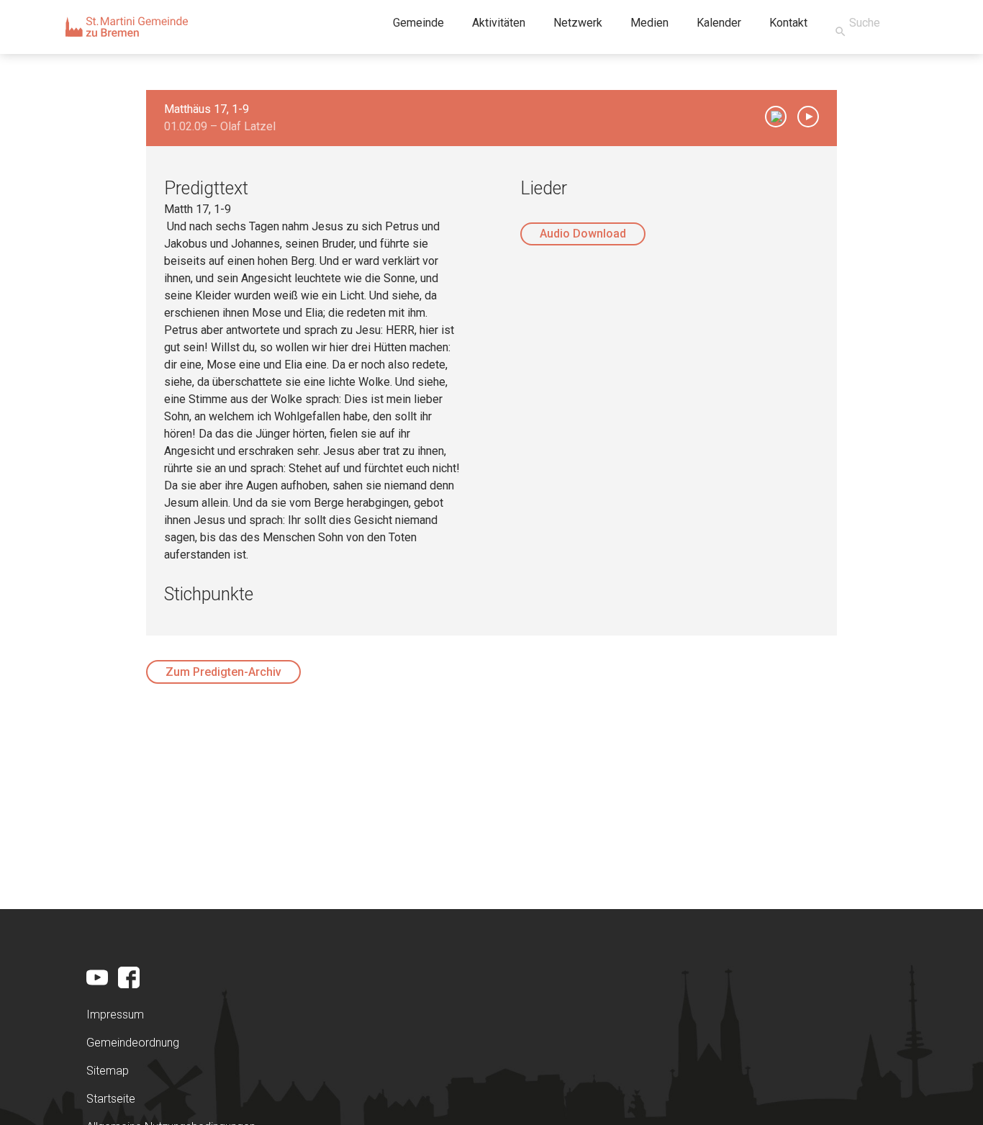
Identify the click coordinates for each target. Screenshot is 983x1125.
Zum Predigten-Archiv (223, 672)
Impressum (115, 1014)
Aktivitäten (498, 23)
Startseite (110, 1099)
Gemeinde (418, 23)
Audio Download (583, 233)
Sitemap (107, 1070)
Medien (649, 23)
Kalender (719, 23)
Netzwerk (577, 23)
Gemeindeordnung (132, 1042)
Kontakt (788, 23)
